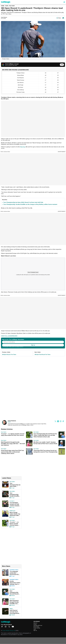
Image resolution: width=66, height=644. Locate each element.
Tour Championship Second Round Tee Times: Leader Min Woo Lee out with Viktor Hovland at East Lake (45, 435)
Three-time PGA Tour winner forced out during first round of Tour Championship (45, 451)
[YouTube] (13, 627)
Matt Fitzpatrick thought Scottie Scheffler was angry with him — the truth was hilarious (13, 443)
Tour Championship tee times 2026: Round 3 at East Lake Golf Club (23, 202)
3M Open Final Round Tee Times (42, 354)
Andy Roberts (4, 17)
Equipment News (14, 569)
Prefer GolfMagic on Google (12, 64)
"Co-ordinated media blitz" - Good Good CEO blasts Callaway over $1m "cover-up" (15, 573)
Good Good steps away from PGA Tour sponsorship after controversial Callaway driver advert (12, 452)
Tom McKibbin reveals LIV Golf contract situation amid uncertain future (15, 504)
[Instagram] (6, 627)
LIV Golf (12, 501)
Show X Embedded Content (33, 272)
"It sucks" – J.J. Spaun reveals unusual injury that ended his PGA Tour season (12, 434)
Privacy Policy (26, 346)
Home (2, 5)
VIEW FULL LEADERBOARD (9, 336)
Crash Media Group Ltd (8, 630)
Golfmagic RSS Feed (38, 625)
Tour (6, 5)
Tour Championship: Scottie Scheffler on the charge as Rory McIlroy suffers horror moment (30, 204)
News (11, 608)
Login (35, 629)
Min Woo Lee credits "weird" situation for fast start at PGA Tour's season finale (45, 442)
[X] (9, 627)
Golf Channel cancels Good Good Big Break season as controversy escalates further (15, 612)
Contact (35, 624)
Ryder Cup (12, 510)
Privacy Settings (37, 627)
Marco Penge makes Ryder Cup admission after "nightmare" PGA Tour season (15, 514)
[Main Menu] (64, 2)
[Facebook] (2, 627)
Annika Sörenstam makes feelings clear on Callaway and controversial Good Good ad (15, 583)
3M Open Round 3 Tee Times (9, 354)
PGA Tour (12, 5)
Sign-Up (35, 630)
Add (62, 64)
